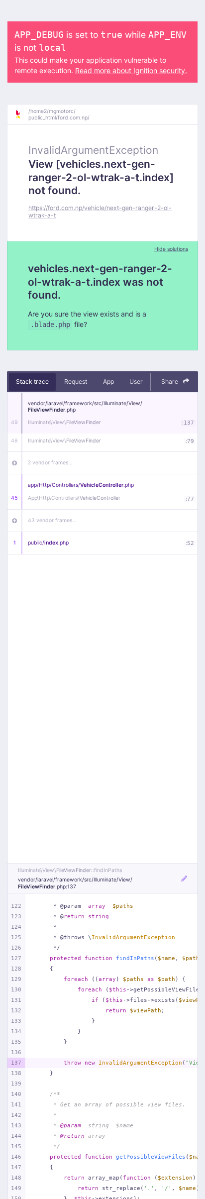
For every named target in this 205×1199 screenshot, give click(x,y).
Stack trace (32, 381)
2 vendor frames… (50, 462)
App (108, 381)
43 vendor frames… (52, 520)
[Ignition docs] (21, 114)
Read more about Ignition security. (131, 70)
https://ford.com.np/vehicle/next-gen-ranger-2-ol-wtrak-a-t (100, 211)
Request (75, 381)
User (136, 381)
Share (170, 381)
